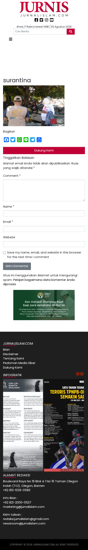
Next (82, 374)
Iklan (6, 350)
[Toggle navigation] (10, 39)
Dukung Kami (44, 150)
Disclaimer (10, 354)
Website (9, 237)
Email (8, 222)
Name (8, 207)
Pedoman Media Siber (19, 363)
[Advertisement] (44, 59)
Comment (12, 176)
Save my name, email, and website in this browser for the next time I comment (44, 254)
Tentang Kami (13, 358)
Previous (78, 374)
